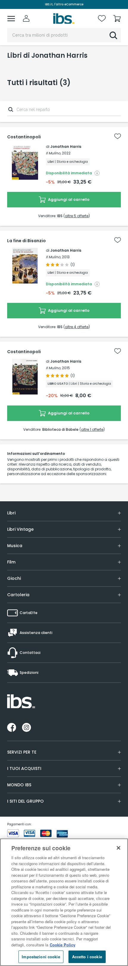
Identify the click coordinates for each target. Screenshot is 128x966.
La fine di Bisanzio (26, 241)
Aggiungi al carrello (68, 199)
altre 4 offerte (76, 326)
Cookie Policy (62, 945)
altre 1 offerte (92, 429)
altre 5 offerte (76, 215)
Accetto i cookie (87, 956)
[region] (64, 902)
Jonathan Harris (65, 146)
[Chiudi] (118, 847)
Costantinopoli (24, 137)
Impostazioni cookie (41, 956)
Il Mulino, (53, 153)
